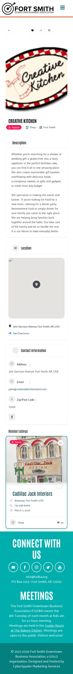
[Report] (49, 30)
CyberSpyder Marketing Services (36, 666)
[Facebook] (24, 567)
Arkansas (20, 500)
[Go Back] (9, 30)
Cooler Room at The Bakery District (37, 627)
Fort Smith (49, 127)
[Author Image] (59, 485)
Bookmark (32, 30)
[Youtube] (59, 567)
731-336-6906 (22, 505)
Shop (33, 127)
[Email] (13, 567)
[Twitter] (48, 567)
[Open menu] (62, 8)
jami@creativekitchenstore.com (28, 389)
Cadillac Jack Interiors (32, 493)
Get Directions (21, 333)
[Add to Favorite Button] (60, 443)
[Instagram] (36, 567)
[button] (36, 284)
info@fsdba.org (36, 576)
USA (41, 500)
